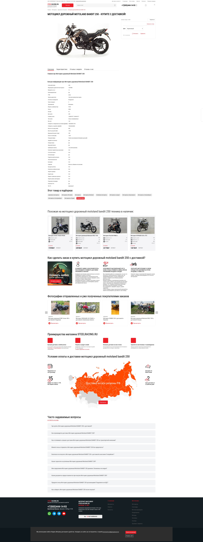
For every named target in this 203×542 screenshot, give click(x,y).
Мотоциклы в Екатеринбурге (55, 198)
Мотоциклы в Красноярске (129, 195)
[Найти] (115, 5)
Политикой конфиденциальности (110, 532)
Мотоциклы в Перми (69, 198)
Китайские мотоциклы (101, 195)
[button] (151, 19)
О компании (125, 1)
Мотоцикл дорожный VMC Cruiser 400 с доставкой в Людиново (58, 319)
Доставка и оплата (116, 1)
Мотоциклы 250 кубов (67, 195)
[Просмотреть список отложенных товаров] (146, 5)
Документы (111, 504)
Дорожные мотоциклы (62, 9)
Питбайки (134, 518)
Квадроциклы (135, 512)
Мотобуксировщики (137, 509)
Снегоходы (135, 507)
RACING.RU (53, 4)
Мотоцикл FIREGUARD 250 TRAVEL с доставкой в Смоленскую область (85, 319)
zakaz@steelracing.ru (81, 1)
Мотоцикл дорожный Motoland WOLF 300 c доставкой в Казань (142, 319)
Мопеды (134, 515)
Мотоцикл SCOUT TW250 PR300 (56, 235)
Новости (138, 1)
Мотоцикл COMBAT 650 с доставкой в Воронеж (113, 319)
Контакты (144, 1)
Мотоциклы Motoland (88, 195)
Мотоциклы (54, 9)
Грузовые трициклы (137, 523)
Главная (49, 9)
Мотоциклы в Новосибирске (144, 195)
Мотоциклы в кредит (115, 195)
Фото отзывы (132, 1)
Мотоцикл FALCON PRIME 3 (110, 235)
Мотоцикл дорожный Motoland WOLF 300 (87, 235)
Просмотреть (54, 323)
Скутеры (134, 521)
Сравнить (143, 33)
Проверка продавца (151, 1)
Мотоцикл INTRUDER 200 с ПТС (139, 235)
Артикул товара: (124, 19)
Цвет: (124, 28)
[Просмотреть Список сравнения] (142, 5)
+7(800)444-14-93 (69, 1)
